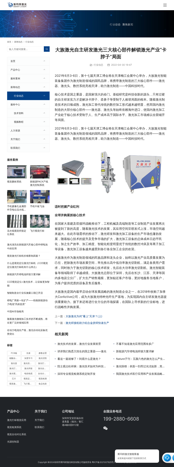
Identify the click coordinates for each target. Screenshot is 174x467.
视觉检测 (43, 378)
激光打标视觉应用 (16, 419)
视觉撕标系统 (14, 181)
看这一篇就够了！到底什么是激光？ (79, 358)
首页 (9, 42)
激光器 (14, 363)
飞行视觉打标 (37, 230)
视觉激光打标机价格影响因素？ (23, 255)
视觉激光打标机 (15, 383)
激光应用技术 (29, 363)
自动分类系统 (44, 373)
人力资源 (15, 130)
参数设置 (43, 353)
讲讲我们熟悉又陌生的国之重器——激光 (81, 351)
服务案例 (15, 78)
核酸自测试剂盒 (15, 358)
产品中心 (15, 69)
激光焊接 (28, 368)
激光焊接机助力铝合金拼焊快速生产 (87, 323)
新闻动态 (15, 87)
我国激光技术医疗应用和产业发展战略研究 (141, 373)
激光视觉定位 (15, 373)
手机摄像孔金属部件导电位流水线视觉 (16, 208)
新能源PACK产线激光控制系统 (39, 183)
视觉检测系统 (14, 427)
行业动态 (98, 64)
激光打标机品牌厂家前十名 (15, 368)
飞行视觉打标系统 (29, 383)
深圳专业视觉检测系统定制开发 (76, 373)
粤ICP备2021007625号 (103, 462)
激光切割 (43, 358)
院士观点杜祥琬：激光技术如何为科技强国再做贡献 (82, 366)
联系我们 (15, 147)
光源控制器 (13, 441)
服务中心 (15, 104)
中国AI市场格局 (15, 311)
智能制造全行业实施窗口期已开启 (25, 292)
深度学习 (28, 358)
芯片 (14, 378)
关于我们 (15, 139)
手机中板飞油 (37, 206)
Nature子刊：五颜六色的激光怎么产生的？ (141, 358)
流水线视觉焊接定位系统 (16, 232)
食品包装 (43, 383)
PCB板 (14, 353)
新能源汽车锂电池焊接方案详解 (135, 351)
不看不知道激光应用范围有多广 (135, 343)
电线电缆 (28, 373)
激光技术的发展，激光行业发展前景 (79, 343)
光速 (28, 353)
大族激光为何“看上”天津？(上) (84, 316)
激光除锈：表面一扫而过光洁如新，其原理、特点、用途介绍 (141, 366)
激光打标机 (43, 363)
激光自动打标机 (44, 368)
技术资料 (18, 113)
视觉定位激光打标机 (29, 378)
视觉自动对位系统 (16, 434)
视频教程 (18, 121)
